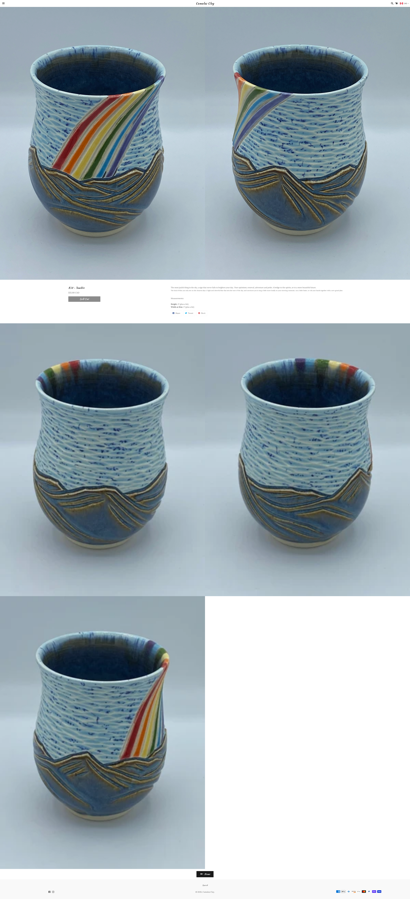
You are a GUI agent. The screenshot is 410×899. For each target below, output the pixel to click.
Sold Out (84, 299)
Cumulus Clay (205, 3)
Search (205, 885)
